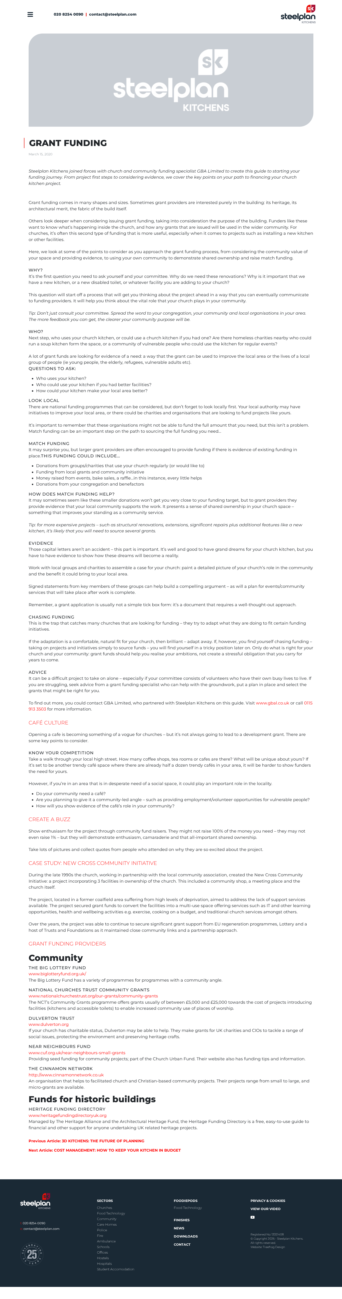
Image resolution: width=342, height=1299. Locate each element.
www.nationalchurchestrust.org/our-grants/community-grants (93, 995)
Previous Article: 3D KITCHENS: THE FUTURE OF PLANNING (86, 1141)
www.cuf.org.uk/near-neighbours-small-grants (77, 1052)
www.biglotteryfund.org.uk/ (57, 973)
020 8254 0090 (68, 14)
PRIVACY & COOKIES (268, 1201)
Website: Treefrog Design (268, 1247)
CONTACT (182, 1244)
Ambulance (106, 1241)
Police (102, 1230)
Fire (100, 1236)
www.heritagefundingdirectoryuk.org (68, 1115)
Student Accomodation (115, 1269)
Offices (102, 1252)
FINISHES (182, 1220)
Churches (104, 1208)
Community (106, 1219)
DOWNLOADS (186, 1236)
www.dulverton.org (49, 1024)
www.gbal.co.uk (272, 703)
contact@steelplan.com (113, 14)
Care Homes (107, 1224)
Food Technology (111, 1213)
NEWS (179, 1228)
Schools (103, 1247)
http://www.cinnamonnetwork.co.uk (66, 1074)
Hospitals (104, 1264)
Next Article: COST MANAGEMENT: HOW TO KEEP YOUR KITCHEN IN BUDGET (105, 1150)
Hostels (103, 1258)
